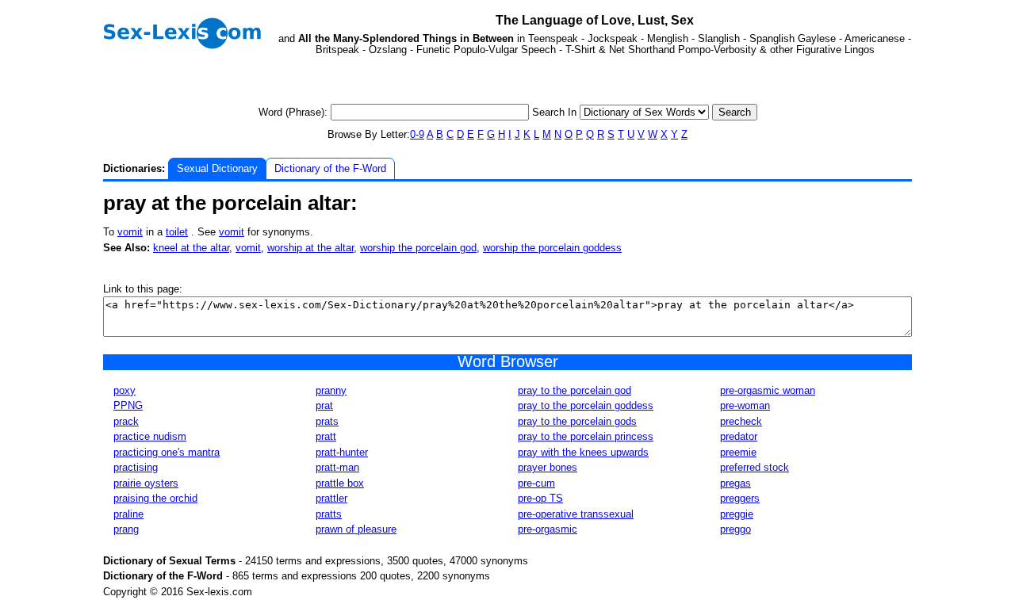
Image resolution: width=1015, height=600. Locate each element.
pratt (326, 436)
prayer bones (547, 467)
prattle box (340, 483)
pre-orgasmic (547, 529)
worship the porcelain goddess (552, 248)
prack (126, 421)
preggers (740, 498)
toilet (177, 232)
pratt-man (337, 467)
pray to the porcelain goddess (585, 405)
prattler (331, 498)
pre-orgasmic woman (767, 390)
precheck (741, 421)
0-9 (417, 134)
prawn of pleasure (356, 529)
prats (327, 421)
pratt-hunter (342, 452)
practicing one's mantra (166, 452)
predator (738, 436)
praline (128, 514)
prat (324, 405)
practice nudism (149, 436)
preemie (738, 452)
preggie (736, 514)
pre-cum (536, 483)
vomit (130, 232)
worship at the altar (310, 248)
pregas (735, 483)
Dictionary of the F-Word (330, 168)
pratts (329, 514)
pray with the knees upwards (583, 452)
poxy (124, 390)
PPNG (128, 405)
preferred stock (754, 467)
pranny (331, 390)
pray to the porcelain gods (577, 421)
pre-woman (745, 405)
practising (135, 467)
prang (126, 529)
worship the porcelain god (418, 248)
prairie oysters (145, 483)
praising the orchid (155, 498)
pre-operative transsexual (576, 514)
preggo (735, 529)
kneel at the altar (191, 248)
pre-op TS (540, 498)
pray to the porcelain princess (585, 436)
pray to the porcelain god (574, 390)
